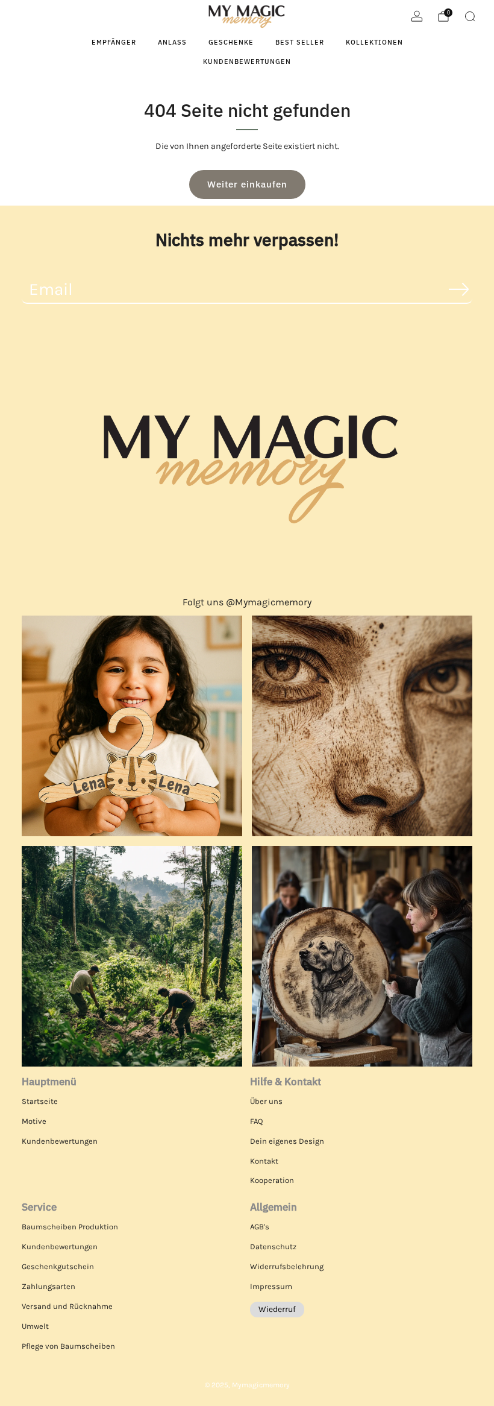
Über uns (266, 1101)
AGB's (259, 1226)
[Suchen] (470, 16)
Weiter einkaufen (247, 184)
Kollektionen (374, 42)
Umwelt (35, 1326)
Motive (34, 1121)
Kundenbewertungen (247, 61)
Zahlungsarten (48, 1286)
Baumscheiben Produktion (70, 1226)
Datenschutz (273, 1246)
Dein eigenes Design (287, 1141)
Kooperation (272, 1180)
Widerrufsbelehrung (287, 1266)
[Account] (417, 16)
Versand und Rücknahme (67, 1306)
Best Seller (299, 42)
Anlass (172, 42)
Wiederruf (277, 1309)
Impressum (271, 1286)
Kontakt (264, 1160)
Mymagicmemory (261, 1385)
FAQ (256, 1121)
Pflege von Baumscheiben (68, 1346)
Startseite (40, 1101)
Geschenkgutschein (58, 1266)
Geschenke (231, 42)
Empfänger (114, 42)
